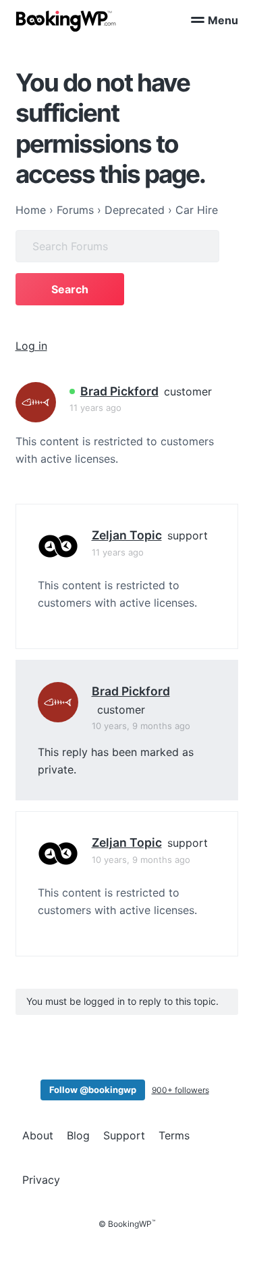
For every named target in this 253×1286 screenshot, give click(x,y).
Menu (223, 20)
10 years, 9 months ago (141, 725)
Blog (78, 1135)
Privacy (41, 1179)
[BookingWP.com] (66, 21)
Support (124, 1135)
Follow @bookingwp (92, 1089)
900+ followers (180, 1090)
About (37, 1135)
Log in (31, 345)
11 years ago (95, 407)
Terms (174, 1135)
